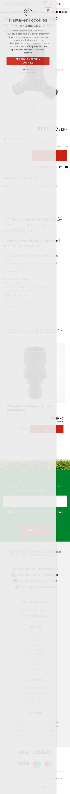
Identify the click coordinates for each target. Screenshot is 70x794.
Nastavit (28, 69)
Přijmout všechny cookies (28, 61)
